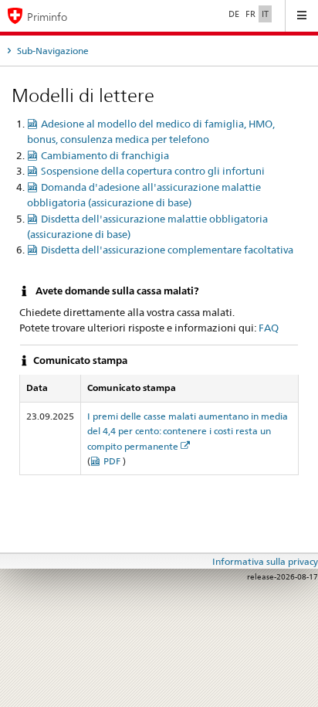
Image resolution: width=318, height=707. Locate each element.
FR (250, 13)
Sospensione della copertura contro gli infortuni (153, 171)
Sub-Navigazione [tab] (52, 50)
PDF (113, 461)
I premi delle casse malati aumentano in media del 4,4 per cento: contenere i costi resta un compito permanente (187, 430)
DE (233, 13)
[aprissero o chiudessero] (302, 16)
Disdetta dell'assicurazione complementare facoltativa (167, 249)
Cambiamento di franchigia (105, 155)
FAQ (269, 327)
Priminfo (47, 16)
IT (265, 13)
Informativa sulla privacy (265, 561)
